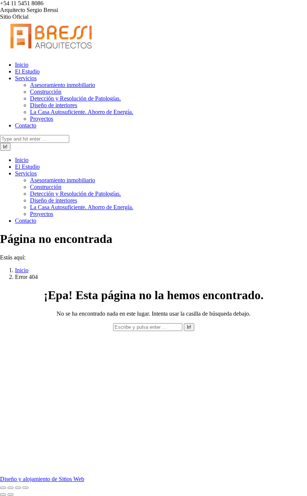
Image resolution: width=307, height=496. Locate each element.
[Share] (10, 488)
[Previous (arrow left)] (3, 494)
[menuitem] (21, 64)
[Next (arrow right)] (10, 494)
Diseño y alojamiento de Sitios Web (42, 479)
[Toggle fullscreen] (18, 488)
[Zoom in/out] (25, 488)
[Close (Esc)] (3, 488)
